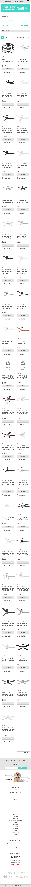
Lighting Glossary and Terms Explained (15, 843)
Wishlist (15, 802)
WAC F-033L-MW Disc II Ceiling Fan (22, 96)
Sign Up (21, 1)
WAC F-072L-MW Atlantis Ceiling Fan (23, 131)
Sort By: (12, 37)
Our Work (15, 824)
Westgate (19, 338)
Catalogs (15, 818)
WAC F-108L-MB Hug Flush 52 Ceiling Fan (21, 308)
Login (16, 1)
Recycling (15, 826)
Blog (15, 830)
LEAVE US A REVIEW (15, 864)
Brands (15, 822)
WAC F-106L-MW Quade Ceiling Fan (7, 237)
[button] (15, 25)
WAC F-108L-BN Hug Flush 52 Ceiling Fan (7, 308)
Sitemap (19, 885)
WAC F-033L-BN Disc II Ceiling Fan (22, 61)
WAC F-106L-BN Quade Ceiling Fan (7, 201)
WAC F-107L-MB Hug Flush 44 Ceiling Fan (7, 273)
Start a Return (15, 808)
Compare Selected (23, 752)
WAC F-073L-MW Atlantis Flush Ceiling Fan (22, 167)
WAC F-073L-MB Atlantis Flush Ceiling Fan (7, 167)
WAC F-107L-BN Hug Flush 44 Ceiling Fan (21, 237)
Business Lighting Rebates (15, 820)
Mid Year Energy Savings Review (15, 845)
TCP (3, 56)
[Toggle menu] (2, 2)
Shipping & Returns (15, 806)
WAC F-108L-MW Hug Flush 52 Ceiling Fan (7, 343)
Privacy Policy (15, 828)
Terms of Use (15, 832)
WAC (18, 56)
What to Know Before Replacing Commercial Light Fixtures (15, 847)
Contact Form (15, 794)
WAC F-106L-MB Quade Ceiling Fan (22, 201)
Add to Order (8, 68)
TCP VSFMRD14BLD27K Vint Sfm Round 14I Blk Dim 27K (8, 62)
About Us (15, 816)
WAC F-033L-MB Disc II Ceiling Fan (7, 96)
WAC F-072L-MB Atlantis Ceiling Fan (8, 131)
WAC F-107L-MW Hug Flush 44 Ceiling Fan (22, 273)
